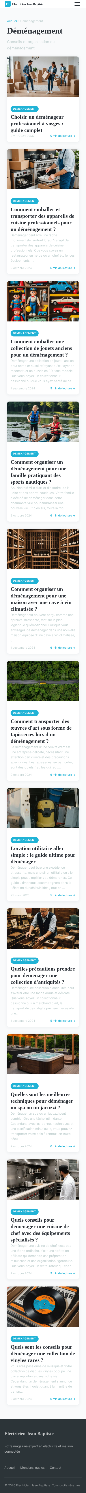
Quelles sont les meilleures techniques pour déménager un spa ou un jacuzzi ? (42, 1100)
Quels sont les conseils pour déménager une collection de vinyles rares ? (43, 1353)
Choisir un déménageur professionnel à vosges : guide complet (37, 123)
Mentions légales (32, 1467)
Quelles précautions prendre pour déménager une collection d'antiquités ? (43, 975)
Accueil (12, 21)
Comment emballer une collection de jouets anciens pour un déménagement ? (41, 348)
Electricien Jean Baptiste (29, 1433)
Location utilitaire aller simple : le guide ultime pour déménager (43, 854)
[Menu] (77, 4)
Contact (55, 1467)
